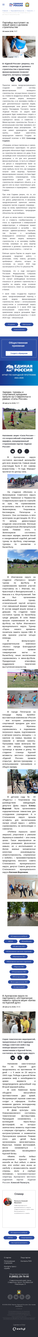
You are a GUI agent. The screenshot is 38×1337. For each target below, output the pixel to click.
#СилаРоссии (27, 941)
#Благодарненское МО (19, 982)
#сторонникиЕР (19, 987)
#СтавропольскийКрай (19, 936)
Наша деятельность (17, 10)
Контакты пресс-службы (10, 1267)
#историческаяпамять (19, 1243)
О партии (7, 1258)
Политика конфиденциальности (19, 1313)
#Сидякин (11, 324)
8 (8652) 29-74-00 (19, 1276)
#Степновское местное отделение (19, 951)
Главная (5, 10)
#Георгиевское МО (19, 972)
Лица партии (25, 1258)
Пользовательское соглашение (19, 1311)
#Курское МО (19, 967)
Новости (30, 10)
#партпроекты (26, 1237)
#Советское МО (19, 946)
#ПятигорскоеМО (19, 977)
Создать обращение (19, 353)
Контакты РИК (26, 1261)
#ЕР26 (10, 941)
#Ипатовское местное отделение (19, 961)
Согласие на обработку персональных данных (19, 1318)
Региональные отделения (9, 1262)
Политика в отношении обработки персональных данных (19, 1315)
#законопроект (19, 329)
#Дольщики (26, 324)
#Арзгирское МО (19, 956)
